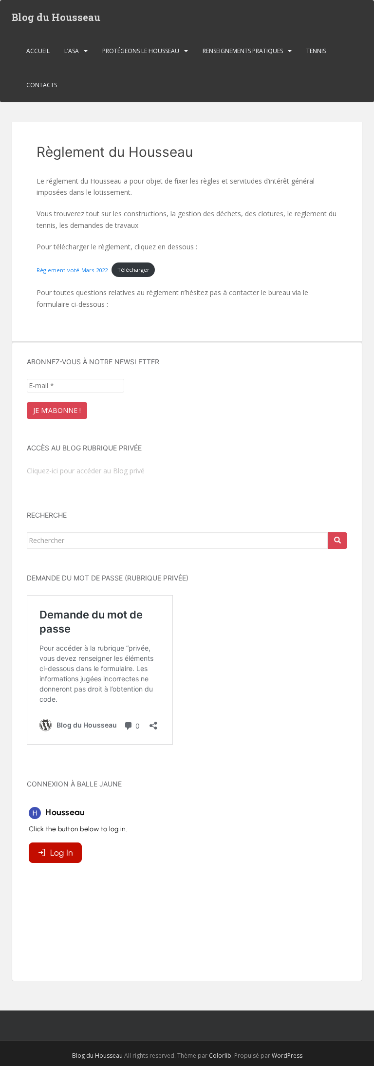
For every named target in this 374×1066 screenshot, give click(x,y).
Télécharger (133, 269)
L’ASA (71, 51)
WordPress (287, 1055)
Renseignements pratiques (243, 51)
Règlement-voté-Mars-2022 (72, 269)
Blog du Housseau (56, 17)
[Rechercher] (337, 540)
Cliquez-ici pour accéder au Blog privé (86, 470)
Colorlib (220, 1055)
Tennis (316, 51)
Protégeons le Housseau (140, 51)
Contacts (41, 85)
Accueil (38, 51)
